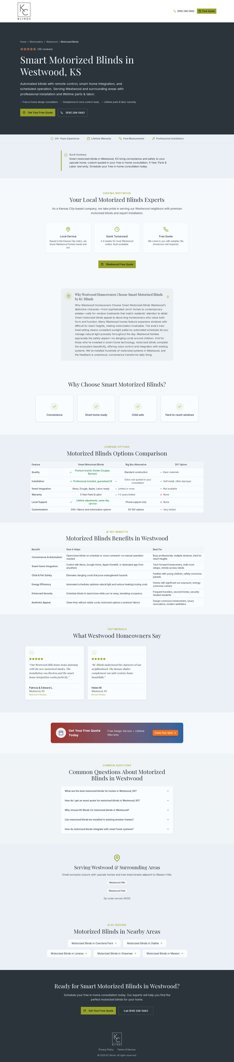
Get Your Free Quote (40, 112)
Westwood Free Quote (119, 264)
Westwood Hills (117, 882)
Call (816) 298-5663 (136, 1010)
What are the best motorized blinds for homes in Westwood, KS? (101, 791)
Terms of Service (126, 1049)
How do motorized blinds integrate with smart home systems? (99, 829)
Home (23, 41)
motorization (36, 41)
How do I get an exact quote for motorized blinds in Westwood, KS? (102, 800)
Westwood (51, 41)
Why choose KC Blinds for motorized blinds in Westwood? (97, 810)
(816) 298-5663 (75, 112)
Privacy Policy (106, 1049)
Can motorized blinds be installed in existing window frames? (99, 819)
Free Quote (208, 11)
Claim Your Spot (164, 732)
